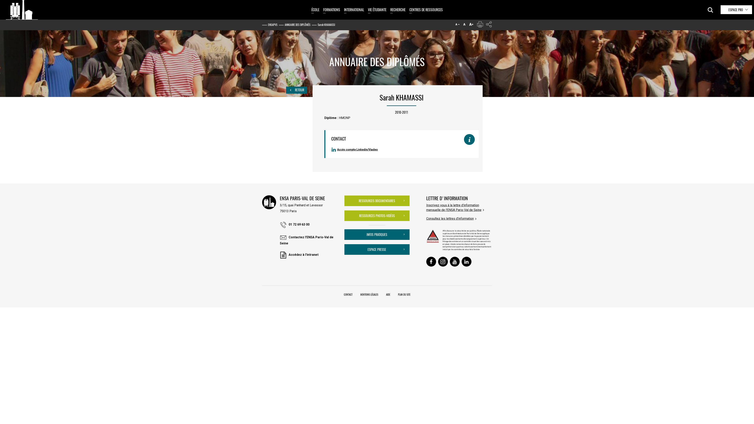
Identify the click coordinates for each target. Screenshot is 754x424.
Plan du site (404, 294)
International (354, 9)
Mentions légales (369, 294)
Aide (388, 294)
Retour (299, 90)
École (315, 9)
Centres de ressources (426, 9)
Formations (331, 9)
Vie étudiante (377, 9)
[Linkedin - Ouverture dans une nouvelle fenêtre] (466, 262)
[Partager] (489, 25)
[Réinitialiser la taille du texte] (464, 25)
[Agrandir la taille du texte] (471, 25)
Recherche (397, 9)
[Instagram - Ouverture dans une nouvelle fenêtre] (443, 262)
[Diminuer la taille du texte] (457, 25)
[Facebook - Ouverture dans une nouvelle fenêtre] (431, 262)
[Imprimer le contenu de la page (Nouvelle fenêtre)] (480, 25)
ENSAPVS (272, 25)
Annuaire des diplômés (297, 25)
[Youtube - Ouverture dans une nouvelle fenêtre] (455, 262)
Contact (348, 294)
